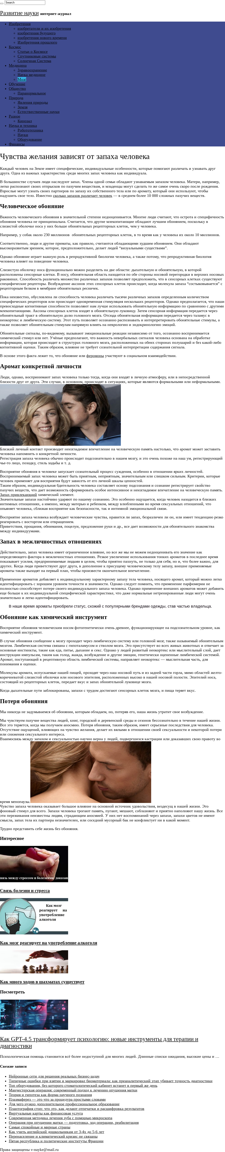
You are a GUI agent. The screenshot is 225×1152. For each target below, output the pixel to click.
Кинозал (25, 121)
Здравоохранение (32, 70)
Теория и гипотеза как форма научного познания (50, 1095)
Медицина (18, 65)
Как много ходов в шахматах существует (42, 981)
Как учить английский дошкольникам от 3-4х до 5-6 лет (56, 1132)
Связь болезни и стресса (25, 890)
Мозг (22, 79)
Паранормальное (32, 93)
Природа (16, 98)
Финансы (17, 144)
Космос (15, 47)
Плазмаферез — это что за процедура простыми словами (57, 1099)
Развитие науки (19, 13)
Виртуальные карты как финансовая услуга (46, 1113)
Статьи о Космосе (33, 51)
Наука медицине (31, 74)
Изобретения (20, 24)
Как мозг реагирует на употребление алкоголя (48, 942)
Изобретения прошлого (37, 42)
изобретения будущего (37, 33)
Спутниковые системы (37, 56)
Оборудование (30, 139)
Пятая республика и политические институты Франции (56, 1141)
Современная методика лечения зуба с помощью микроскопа (60, 1118)
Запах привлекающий (18, 494)
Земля (22, 107)
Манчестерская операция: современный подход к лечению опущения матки (73, 1090)
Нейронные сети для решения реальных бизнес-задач (54, 1076)
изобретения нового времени (42, 37)
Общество (17, 88)
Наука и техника (23, 125)
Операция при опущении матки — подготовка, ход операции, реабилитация (74, 1122)
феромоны (95, 355)
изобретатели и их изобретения (44, 28)
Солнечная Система (34, 61)
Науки (23, 135)
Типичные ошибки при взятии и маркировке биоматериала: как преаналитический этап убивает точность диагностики (110, 1081)
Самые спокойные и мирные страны (39, 1127)
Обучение (17, 84)
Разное (14, 116)
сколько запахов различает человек (82, 195)
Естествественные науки (39, 111)
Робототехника (30, 130)
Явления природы (33, 102)
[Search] (2, 3)
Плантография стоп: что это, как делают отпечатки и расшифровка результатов (76, 1108)
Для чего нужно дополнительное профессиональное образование (64, 1104)
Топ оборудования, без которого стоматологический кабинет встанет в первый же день (83, 1085)
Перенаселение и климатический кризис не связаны (53, 1136)
